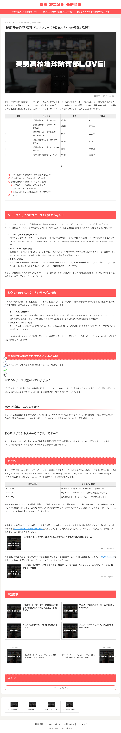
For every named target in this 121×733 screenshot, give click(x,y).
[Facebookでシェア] (5, 362)
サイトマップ (82, 724)
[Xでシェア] (5, 358)
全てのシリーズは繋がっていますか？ (29, 185)
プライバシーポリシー (53, 724)
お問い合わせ (69, 724)
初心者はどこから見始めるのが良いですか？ (32, 192)
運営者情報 (39, 724)
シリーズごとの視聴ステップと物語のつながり (31, 175)
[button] (5, 375)
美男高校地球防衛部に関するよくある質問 (29, 182)
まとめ (14, 195)
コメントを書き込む (60, 688)
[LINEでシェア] (5, 370)
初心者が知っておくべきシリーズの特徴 (28, 178)
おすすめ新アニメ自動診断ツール (28, 529)
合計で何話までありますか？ (25, 188)
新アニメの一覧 (107, 557)
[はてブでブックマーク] (5, 366)
